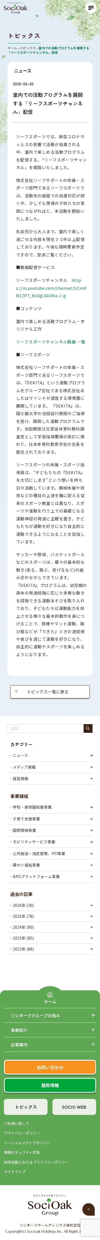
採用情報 (50, 1085)
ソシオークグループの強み (35, 1015)
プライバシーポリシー (22, 1133)
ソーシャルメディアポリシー (27, 1142)
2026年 (19, 905)
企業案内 (19, 1044)
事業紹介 (19, 1030)
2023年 (19, 938)
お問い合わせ (50, 1067)
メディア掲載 (24, 767)
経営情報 (20, 778)
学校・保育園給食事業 (32, 807)
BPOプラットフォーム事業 (36, 876)
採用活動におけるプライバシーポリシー (36, 1162)
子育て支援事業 (26, 819)
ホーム (50, 1001)
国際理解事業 (24, 830)
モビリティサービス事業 (34, 841)
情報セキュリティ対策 (22, 1152)
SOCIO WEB (74, 1106)
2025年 (19, 916)
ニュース (20, 755)
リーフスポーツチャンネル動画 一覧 (51, 342)
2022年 (19, 949)
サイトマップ (15, 1171)
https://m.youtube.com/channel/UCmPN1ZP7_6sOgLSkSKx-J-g (51, 287)
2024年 (19, 927)
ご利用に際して (16, 1123)
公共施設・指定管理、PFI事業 (39, 853)
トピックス (26, 1106)
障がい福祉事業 (26, 865)
